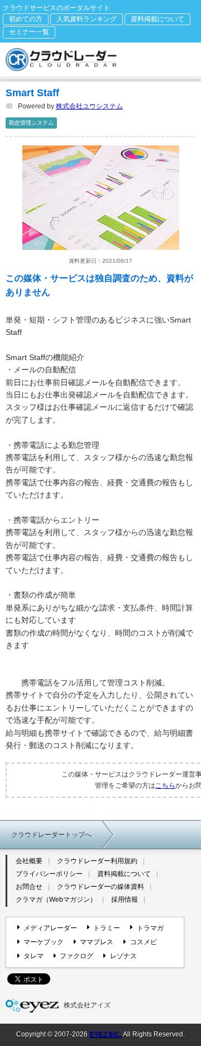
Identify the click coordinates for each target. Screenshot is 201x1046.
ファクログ (76, 956)
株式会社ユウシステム (89, 106)
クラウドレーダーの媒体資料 (100, 887)
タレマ (33, 956)
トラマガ (150, 928)
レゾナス (123, 956)
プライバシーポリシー (49, 874)
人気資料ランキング (86, 19)
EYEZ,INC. (105, 1034)
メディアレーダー (50, 928)
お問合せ (29, 887)
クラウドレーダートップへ (51, 835)
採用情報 (124, 899)
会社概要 (29, 861)
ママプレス (96, 942)
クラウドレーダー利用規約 (97, 861)
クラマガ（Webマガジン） (56, 899)
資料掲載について (157, 19)
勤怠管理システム (31, 123)
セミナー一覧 (29, 32)
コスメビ (143, 942)
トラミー (106, 928)
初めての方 (25, 19)
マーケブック (43, 942)
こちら (165, 785)
